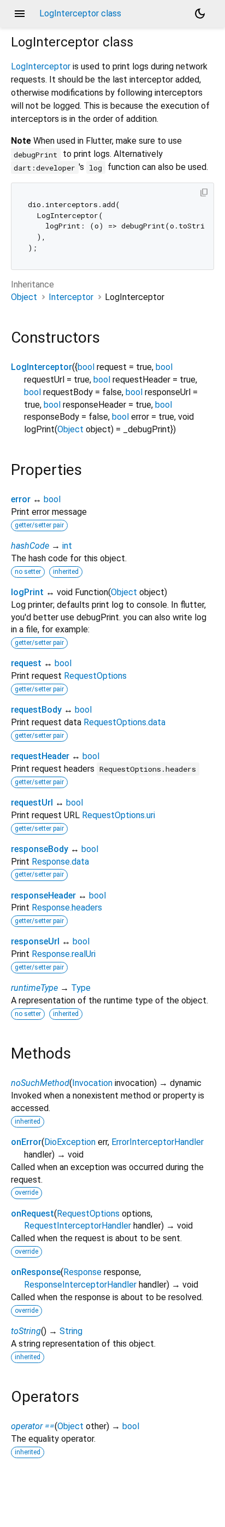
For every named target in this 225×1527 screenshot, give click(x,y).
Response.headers (67, 907)
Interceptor (71, 297)
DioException (70, 1142)
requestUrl (32, 802)
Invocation (92, 1083)
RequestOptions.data (124, 722)
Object (24, 297)
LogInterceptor (40, 66)
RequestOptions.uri (118, 815)
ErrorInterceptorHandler (157, 1142)
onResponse (36, 1272)
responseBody (39, 849)
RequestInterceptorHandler (77, 1225)
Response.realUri (64, 954)
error (21, 499)
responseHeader (43, 895)
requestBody (36, 709)
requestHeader (40, 756)
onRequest (32, 1213)
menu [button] (19, 13)
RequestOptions (95, 676)
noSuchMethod (40, 1083)
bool (86, 367)
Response (82, 1272)
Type (81, 988)
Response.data (60, 861)
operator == (33, 1426)
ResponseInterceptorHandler (80, 1284)
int (67, 546)
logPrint (27, 592)
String (71, 1331)
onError (26, 1142)
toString (26, 1331)
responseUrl (35, 941)
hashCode (30, 546)
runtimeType (34, 988)
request (26, 663)
